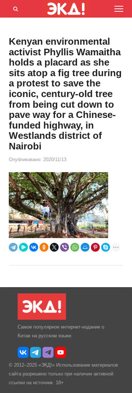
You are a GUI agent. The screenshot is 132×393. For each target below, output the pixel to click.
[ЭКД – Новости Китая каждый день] (42, 318)
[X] (54, 247)
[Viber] (64, 247)
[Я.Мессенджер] (23, 247)
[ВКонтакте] (33, 247)
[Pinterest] (95, 247)
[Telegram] (13, 247)
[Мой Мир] (85, 247)
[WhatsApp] (74, 247)
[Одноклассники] (44, 247)
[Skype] (105, 247)
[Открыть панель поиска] (14, 7)
